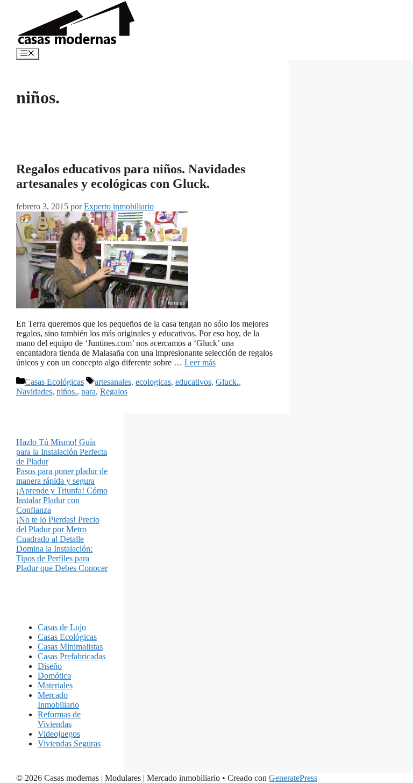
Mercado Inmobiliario (58, 699)
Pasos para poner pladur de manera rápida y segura (62, 476)
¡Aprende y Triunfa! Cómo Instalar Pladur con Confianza (62, 500)
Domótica (54, 675)
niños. (66, 391)
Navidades (34, 391)
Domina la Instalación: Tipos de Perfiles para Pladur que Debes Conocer (62, 558)
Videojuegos (59, 733)
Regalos (113, 391)
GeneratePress (293, 777)
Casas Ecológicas (54, 381)
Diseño (50, 666)
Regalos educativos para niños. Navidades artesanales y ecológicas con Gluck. (130, 176)
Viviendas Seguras (69, 743)
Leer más (200, 362)
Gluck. (227, 381)
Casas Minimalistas (70, 646)
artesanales (113, 381)
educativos (193, 381)
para (88, 391)
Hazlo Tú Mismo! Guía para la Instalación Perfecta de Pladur (61, 452)
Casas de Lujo (62, 627)
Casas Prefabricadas (71, 656)
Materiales (55, 685)
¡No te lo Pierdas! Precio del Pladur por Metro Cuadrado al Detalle (57, 529)
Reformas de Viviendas (59, 719)
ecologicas (153, 381)
